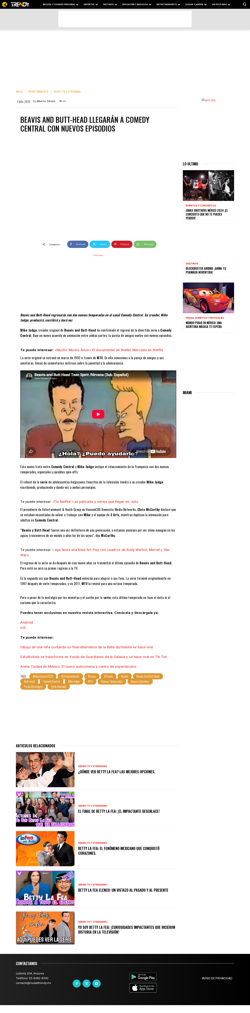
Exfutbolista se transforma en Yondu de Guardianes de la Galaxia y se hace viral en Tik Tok (93, 657)
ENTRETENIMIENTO (38, 91)
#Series (92, 676)
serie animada (58, 686)
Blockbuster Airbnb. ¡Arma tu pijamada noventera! (206, 270)
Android (26, 622)
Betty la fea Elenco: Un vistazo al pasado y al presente (123, 890)
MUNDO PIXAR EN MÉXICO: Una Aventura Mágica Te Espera (204, 325)
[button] (244, 4)
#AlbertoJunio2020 (43, 676)
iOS (23, 628)
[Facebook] (77, 984)
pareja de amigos (33, 686)
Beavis (124, 676)
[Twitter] (87, 984)
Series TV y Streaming (67, 91)
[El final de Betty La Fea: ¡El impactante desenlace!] (45, 809)
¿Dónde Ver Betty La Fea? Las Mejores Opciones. (116, 771)
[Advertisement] (125, 19)
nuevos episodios (140, 681)
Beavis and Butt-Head (148, 676)
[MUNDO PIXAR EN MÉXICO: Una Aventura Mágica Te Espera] (208, 298)
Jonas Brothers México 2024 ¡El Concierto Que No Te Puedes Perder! (207, 214)
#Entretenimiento (70, 676)
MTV (90, 681)
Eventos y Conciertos (201, 206)
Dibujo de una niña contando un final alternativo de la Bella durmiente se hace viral (86, 647)
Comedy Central (51, 681)
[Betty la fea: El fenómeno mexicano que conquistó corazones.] (45, 848)
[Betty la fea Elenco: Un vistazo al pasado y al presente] (45, 888)
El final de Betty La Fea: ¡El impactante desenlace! (119, 811)
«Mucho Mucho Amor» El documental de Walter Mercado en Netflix (109, 350)
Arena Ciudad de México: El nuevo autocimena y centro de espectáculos (78, 666)
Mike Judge (74, 681)
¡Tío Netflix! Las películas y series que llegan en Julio (95, 502)
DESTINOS (192, 264)
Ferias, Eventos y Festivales (205, 318)
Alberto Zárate (46, 101)
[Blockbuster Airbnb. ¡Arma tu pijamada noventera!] (208, 243)
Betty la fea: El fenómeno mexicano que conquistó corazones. (119, 851)
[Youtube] (96, 984)
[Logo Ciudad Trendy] (15, 4)
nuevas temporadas (112, 681)
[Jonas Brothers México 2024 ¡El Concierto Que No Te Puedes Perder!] (208, 185)
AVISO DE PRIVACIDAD (217, 978)
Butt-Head (29, 681)
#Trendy (108, 676)
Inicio (19, 91)
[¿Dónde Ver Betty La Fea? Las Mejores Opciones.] (45, 769)
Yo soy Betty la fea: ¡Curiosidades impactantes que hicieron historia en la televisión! (126, 929)
